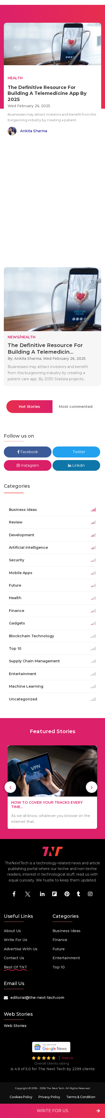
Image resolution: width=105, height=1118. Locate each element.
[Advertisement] (52, 202)
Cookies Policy (21, 1097)
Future (58, 949)
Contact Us (14, 958)
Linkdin (78, 465)
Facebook (28, 452)
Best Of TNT (15, 967)
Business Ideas (66, 931)
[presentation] (10, 787)
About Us (12, 931)
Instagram (29, 465)
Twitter (78, 452)
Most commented (76, 406)
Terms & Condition (80, 1097)
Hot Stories (29, 406)
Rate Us (67, 1058)
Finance (59, 939)
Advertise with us (20, 949)
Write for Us (15, 939)
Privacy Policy (49, 1097)
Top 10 (58, 967)
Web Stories (15, 1025)
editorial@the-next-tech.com (37, 997)
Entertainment (66, 958)
